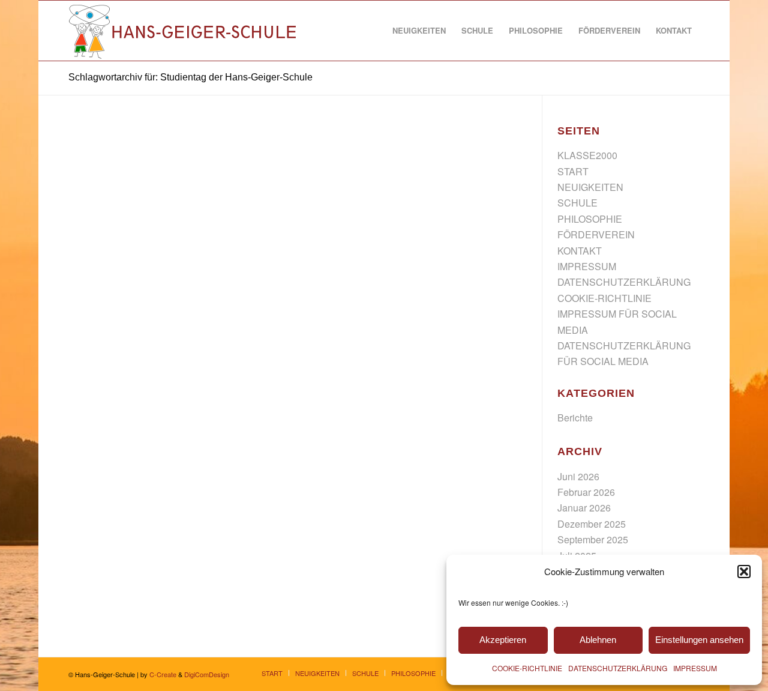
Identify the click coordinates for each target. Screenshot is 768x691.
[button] (744, 572)
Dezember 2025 (591, 524)
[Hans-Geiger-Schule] (183, 31)
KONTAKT (579, 251)
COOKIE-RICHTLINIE (527, 668)
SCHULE (577, 203)
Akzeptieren (502, 640)
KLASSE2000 (587, 155)
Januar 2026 (584, 507)
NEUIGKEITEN (590, 187)
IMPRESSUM (695, 668)
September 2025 (592, 539)
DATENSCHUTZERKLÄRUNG (617, 668)
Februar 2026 (586, 492)
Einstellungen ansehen (699, 640)
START (573, 171)
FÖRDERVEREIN (596, 234)
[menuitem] (419, 31)
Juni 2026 (578, 476)
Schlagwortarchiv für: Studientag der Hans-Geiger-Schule (190, 77)
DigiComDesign (206, 674)
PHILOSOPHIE (589, 219)
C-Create (162, 674)
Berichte (575, 417)
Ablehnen (598, 640)
